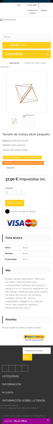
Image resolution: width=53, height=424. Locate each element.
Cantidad (9, 188)
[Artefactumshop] (25, 25)
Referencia (7, 141)
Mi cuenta (7, 392)
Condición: (6, 145)
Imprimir (11, 168)
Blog (45, 5)
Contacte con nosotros (33, 12)
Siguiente (38, 121)
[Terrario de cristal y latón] (26, 92)
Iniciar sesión (32, 5)
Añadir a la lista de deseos (23, 211)
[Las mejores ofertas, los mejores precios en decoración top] (26, 1)
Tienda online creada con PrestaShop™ (27, 416)
